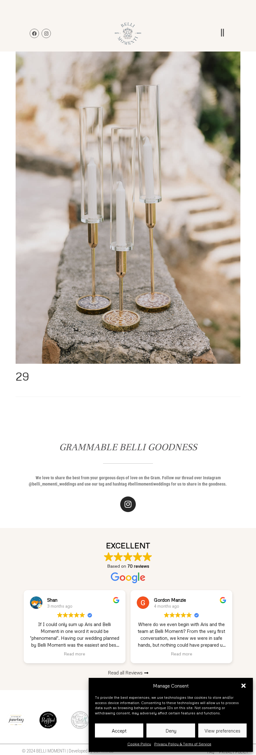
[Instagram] (128, 504)
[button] (243, 686)
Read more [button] (74, 653)
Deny (170, 730)
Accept (119, 730)
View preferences (222, 730)
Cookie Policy (139, 744)
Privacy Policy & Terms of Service (182, 744)
